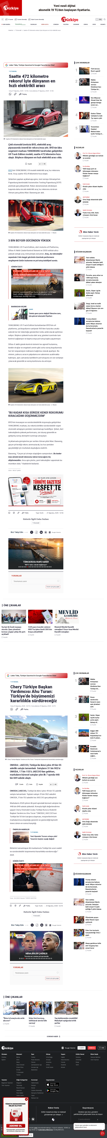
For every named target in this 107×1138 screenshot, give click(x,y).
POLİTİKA (66, 24)
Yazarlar (4, 1080)
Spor (32, 1054)
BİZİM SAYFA (44, 24)
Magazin (19, 1083)
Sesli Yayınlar (95, 1059)
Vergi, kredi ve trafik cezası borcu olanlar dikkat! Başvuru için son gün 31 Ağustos (94, 307)
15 (42, 566)
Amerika (48, 1062)
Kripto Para (19, 1067)
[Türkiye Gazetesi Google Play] (52, 1090)
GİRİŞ (100, 19)
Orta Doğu (49, 1057)
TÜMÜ (52, 567)
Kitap (77, 1062)
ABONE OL (92, 1048)
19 (49, 566)
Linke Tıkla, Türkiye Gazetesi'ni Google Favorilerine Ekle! (32, 65)
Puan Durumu (35, 1059)
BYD (10, 170)
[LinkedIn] (41, 532)
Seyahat (63, 1065)
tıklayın (93, 238)
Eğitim (4, 1059)
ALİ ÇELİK (17, 898)
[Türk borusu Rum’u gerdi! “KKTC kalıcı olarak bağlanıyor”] (85, 70)
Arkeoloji (78, 1059)
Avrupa (48, 1059)
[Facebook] (14, 513)
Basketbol (34, 1070)
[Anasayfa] (7, 1048)
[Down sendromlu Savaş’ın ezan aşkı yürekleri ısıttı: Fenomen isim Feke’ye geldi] (84, 699)
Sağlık (63, 1057)
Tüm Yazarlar (6, 1085)
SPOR (94, 24)
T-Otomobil (13, 71)
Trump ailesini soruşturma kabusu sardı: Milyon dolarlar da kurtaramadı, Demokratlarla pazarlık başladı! (94, 325)
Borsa (18, 1057)
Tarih (77, 1065)
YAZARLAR (33, 24)
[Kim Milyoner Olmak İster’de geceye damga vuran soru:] (85, 100)
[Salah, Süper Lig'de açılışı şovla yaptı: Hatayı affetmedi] (84, 717)
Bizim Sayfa (94, 1054)
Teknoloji (19, 1085)
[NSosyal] (45, 532)
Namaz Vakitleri (95, 1057)
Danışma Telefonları (37, 1093)
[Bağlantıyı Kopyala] (15, 94)
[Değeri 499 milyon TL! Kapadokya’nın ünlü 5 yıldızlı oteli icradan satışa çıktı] (84, 733)
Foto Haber (19, 1093)
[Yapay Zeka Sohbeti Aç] (102, 1133)
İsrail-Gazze (49, 1067)
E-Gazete (10, 19)
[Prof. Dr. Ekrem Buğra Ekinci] (78, 155)
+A (44, 164)
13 (39, 566)
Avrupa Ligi (34, 1067)
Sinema (78, 1057)
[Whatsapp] (10, 94)
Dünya (48, 1054)
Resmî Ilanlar (20, 1088)
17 (45, 566)
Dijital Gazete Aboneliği (37, 19)
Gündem (4, 1054)
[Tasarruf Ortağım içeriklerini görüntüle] (20, 24)
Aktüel (63, 1067)
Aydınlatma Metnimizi (45, 1130)
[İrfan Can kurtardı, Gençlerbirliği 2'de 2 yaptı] (79, 936)
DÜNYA (86, 24)
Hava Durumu (65, 1059)
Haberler (19, 1090)
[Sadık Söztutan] (78, 212)
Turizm (18, 1075)
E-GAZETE (81, 1048)
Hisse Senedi (20, 1065)
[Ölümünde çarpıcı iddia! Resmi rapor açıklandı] (79, 923)
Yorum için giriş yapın (52, 586)
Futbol (33, 1057)
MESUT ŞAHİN (17, 470)
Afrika (48, 1065)
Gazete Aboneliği (22, 19)
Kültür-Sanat (80, 1054)
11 (35, 566)
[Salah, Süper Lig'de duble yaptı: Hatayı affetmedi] (79, 296)
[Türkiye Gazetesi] (69, 21)
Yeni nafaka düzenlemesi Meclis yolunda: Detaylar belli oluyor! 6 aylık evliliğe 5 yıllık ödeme (94, 262)
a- (40, 164)
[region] (53, 1131)
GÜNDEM (56, 24)
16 (44, 566)
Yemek (63, 1062)
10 (34, 566)
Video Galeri (20, 1095)
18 (47, 566)
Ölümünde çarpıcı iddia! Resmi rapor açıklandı (92, 920)
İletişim (33, 1085)
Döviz (18, 1062)
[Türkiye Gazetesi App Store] (52, 1084)
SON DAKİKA (6, 24)
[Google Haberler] (55, 532)
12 (37, 566)
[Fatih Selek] (78, 186)
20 (50, 566)
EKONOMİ (76, 24)
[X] (31, 532)
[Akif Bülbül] (78, 199)
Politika (4, 1057)
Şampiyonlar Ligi (36, 1065)
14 (40, 566)
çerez (36, 1128)
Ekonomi (19, 1054)
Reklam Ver (34, 1098)
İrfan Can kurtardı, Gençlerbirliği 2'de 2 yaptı (92, 932)
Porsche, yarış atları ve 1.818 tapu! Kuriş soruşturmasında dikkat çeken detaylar (94, 278)
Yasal (32, 1095)
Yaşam (63, 1054)
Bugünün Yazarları (7, 1083)
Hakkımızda (34, 1083)
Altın (17, 1059)
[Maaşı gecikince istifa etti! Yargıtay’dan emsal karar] (79, 949)
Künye (33, 1088)
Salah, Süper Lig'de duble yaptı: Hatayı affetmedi (93, 293)
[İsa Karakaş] (78, 168)
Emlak (18, 1070)
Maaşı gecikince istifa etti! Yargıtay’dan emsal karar (93, 945)
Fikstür (33, 1062)
